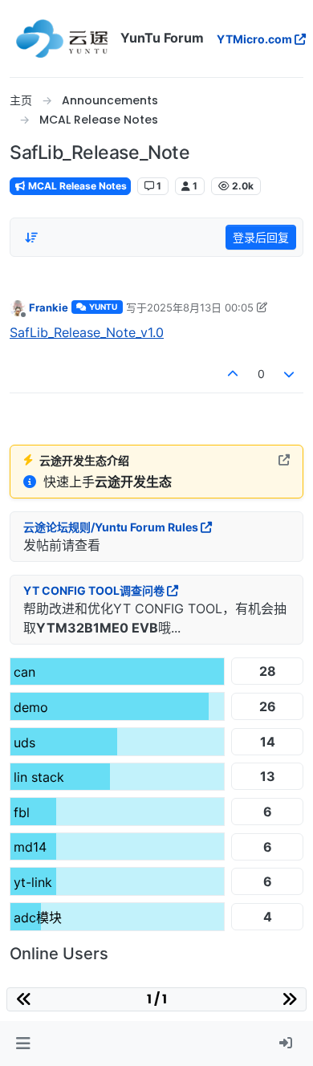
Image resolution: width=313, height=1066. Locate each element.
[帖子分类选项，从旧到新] (31, 237)
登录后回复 (261, 237)
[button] (22, 1043)
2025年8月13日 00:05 (200, 307)
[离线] (18, 307)
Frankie (48, 307)
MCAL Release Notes (76, 186)
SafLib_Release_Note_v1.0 (87, 332)
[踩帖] (289, 373)
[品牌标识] (62, 38)
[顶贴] (232, 373)
